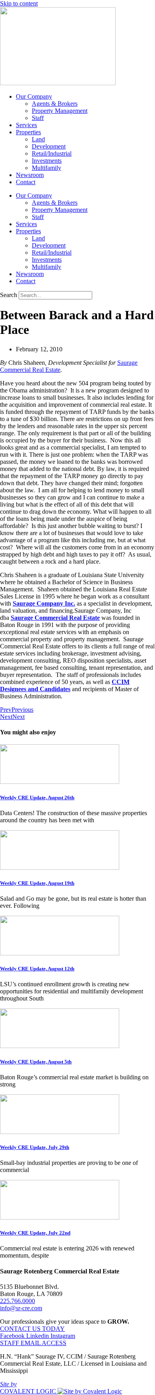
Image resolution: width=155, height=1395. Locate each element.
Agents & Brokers (55, 103)
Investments (47, 160)
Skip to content (19, 3)
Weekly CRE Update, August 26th (37, 797)
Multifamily (46, 167)
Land (38, 139)
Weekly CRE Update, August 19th (37, 883)
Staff (38, 117)
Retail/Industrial (52, 153)
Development (49, 146)
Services (26, 125)
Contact (25, 182)
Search (8, 295)
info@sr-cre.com (21, 1308)
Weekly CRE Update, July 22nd (35, 1233)
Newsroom (30, 175)
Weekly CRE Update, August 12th (37, 969)
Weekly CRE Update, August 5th (36, 1062)
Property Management (59, 110)
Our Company (34, 96)
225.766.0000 (17, 1301)
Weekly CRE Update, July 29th (34, 1147)
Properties (28, 132)
